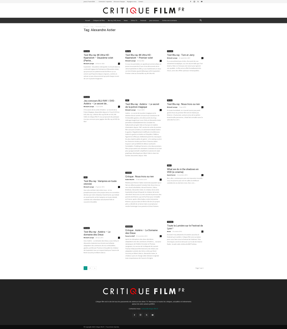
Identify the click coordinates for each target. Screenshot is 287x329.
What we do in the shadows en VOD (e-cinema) (183, 170)
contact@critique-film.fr (149, 309)
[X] (198, 1)
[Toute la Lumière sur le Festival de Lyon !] (185, 217)
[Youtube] (201, 1)
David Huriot (171, 175)
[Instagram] (194, 1)
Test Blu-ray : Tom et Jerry (180, 55)
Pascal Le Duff (130, 236)
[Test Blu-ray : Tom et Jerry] (185, 43)
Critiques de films (99, 20)
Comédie (128, 172)
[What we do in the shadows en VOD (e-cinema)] (185, 163)
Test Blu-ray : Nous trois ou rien (183, 104)
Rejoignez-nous (131, 1)
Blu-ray (128, 51)
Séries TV (134, 20)
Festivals (143, 20)
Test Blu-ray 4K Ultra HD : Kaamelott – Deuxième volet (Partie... (98, 58)
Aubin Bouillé (129, 179)
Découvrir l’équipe (119, 1)
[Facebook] (190, 1)
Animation (129, 226)
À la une (86, 51)
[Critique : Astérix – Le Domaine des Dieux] (143, 219)
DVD (127, 100)
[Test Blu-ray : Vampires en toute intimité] (102, 169)
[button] (200, 21)
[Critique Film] (143, 10)
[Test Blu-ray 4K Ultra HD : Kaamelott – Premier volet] (143, 43)
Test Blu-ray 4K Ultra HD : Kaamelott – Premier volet (139, 56)
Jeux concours (154, 20)
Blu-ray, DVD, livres (114, 20)
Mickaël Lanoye (89, 63)
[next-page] (95, 268)
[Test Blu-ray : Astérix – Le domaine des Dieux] (102, 220)
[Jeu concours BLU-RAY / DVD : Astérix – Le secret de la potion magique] (102, 90)
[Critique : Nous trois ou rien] (143, 167)
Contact (140, 1)
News (126, 20)
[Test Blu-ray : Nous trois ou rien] (185, 92)
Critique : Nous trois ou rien (139, 176)
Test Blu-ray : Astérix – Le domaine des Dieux (97, 233)
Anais (169, 231)
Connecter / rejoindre (105, 1)
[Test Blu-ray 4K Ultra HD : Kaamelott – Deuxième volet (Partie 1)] (102, 43)
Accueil (87, 20)
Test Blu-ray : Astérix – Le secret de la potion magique (142, 105)
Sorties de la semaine (169, 20)
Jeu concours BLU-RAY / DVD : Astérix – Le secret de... (99, 102)
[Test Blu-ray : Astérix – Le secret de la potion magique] (143, 92)
